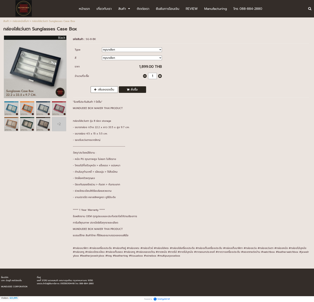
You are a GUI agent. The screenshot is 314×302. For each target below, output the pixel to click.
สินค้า (6, 21)
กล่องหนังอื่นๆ (21, 21)
